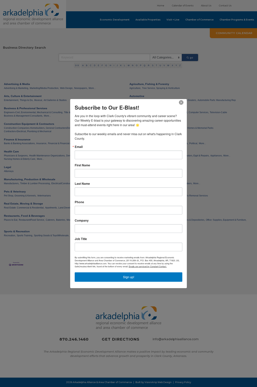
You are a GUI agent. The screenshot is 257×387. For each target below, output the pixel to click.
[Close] (183, 102)
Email (79, 146)
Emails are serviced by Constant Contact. (148, 266)
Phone (79, 202)
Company (82, 220)
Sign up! (128, 277)
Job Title (81, 238)
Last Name (82, 183)
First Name (82, 165)
